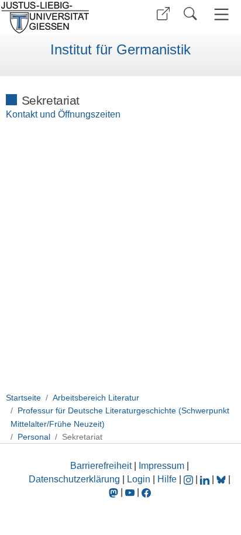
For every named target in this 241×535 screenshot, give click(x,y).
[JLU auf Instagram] (189, 479)
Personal (34, 436)
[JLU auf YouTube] (130, 492)
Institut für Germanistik (120, 49)
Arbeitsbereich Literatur (96, 397)
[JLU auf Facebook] (146, 492)
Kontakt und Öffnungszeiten (63, 114)
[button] (163, 14)
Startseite (23, 397)
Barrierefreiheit (101, 466)
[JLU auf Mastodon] (114, 492)
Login (140, 479)
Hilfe (167, 479)
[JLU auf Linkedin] (206, 479)
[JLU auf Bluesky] (222, 479)
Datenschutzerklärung (74, 479)
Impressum (161, 466)
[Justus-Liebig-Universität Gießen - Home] (59, 17)
